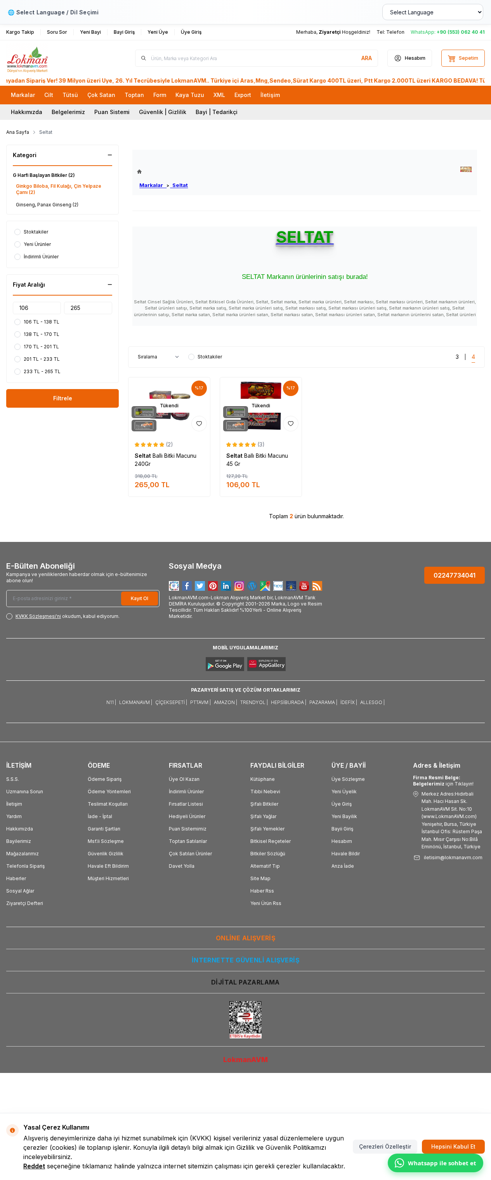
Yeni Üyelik (344, 791)
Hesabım (341, 841)
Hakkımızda (26, 112)
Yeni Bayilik (344, 816)
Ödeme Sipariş (104, 779)
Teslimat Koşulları (108, 804)
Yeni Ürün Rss (265, 903)
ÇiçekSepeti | (171, 702)
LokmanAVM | (135, 702)
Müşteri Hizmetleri (108, 878)
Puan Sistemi (112, 112)
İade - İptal (100, 816)
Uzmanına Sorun (24, 791)
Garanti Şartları (104, 829)
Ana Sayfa (17, 132)
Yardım (14, 816)
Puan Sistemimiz (187, 829)
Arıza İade (342, 866)
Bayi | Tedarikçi (217, 112)
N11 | (111, 702)
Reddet (34, 1166)
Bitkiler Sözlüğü (267, 853)
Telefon (395, 32)
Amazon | (225, 702)
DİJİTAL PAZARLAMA (245, 982)
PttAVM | (200, 702)
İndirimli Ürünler (186, 791)
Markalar (153, 185)
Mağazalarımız (22, 853)
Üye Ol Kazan (184, 779)
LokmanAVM (245, 1059)
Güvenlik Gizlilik (105, 853)
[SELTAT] (466, 169)
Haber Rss (262, 891)
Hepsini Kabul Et (453, 1146)
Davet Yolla (181, 866)
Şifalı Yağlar (263, 816)
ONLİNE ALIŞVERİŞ (245, 938)
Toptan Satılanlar (188, 841)
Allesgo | (372, 702)
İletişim (14, 804)
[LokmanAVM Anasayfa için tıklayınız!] (162, 172)
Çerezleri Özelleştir (385, 1146)
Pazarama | (323, 702)
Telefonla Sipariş (25, 866)
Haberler (16, 878)
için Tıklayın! (443, 781)
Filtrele (62, 398)
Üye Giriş (341, 804)
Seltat (179, 185)
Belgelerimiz (68, 112)
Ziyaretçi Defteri (24, 903)
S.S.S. (12, 779)
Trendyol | (254, 702)
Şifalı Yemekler (267, 829)
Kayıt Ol (139, 598)
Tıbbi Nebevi (265, 791)
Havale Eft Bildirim (108, 866)
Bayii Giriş (342, 829)
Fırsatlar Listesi (186, 804)
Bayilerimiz (18, 841)
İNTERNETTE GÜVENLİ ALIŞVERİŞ (245, 960)
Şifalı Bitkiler (264, 804)
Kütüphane (262, 779)
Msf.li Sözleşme (106, 841)
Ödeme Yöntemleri (109, 791)
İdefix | (348, 702)
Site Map (260, 878)
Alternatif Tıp (265, 866)
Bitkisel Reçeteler (270, 841)
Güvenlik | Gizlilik (162, 112)
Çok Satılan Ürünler (190, 853)
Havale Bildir (345, 853)
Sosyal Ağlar (20, 891)
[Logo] (52, 58)
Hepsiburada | (288, 702)
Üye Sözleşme (348, 779)
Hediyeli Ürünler (187, 816)
